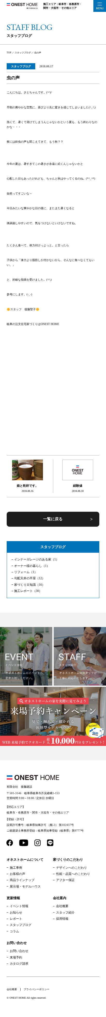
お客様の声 (17, 874)
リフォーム (25, 572)
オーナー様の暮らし (32, 566)
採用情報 (62, 919)
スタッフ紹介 (65, 912)
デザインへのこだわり (71, 867)
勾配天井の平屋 (29, 578)
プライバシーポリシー (36, 989)
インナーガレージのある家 (36, 559)
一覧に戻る (53, 519)
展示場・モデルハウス (25, 886)
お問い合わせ (19, 951)
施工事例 (16, 867)
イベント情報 (19, 906)
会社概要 (62, 906)
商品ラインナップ (22, 880)
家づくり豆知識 (29, 585)
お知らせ (16, 912)
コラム (14, 931)
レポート (16, 919)
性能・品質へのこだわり (73, 874)
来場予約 (16, 957)
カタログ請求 (19, 963)
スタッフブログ (21, 66)
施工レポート (28, 591)
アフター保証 (65, 880)
